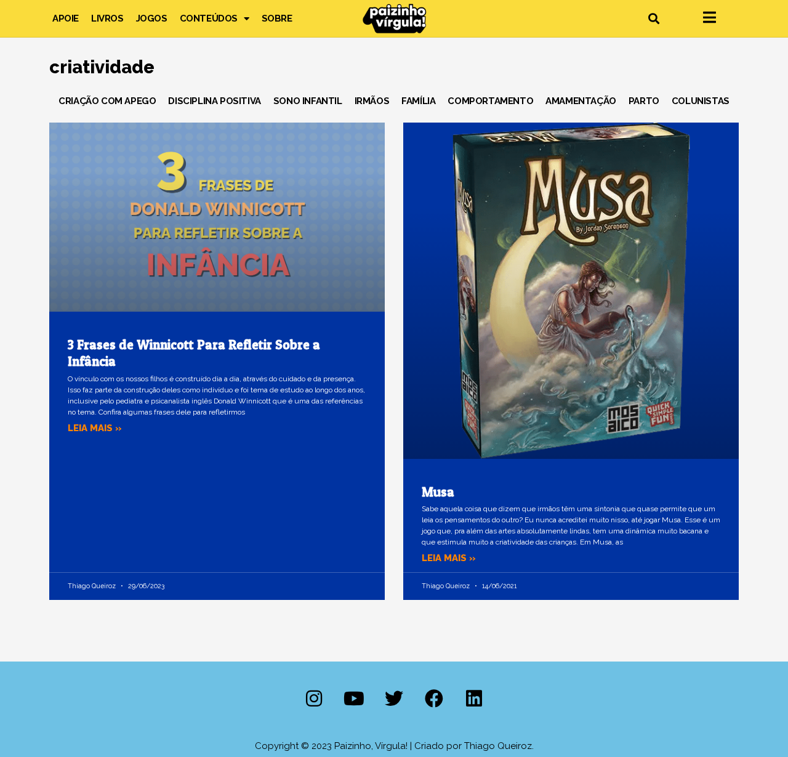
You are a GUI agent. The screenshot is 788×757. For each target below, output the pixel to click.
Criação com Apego (107, 101)
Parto (644, 101)
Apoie (65, 18)
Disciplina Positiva (214, 101)
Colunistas (701, 101)
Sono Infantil (307, 101)
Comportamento (490, 101)
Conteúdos (209, 18)
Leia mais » (95, 428)
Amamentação (580, 101)
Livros (107, 18)
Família (418, 101)
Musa (438, 492)
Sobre (277, 18)
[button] (653, 19)
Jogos (151, 18)
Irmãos (372, 101)
